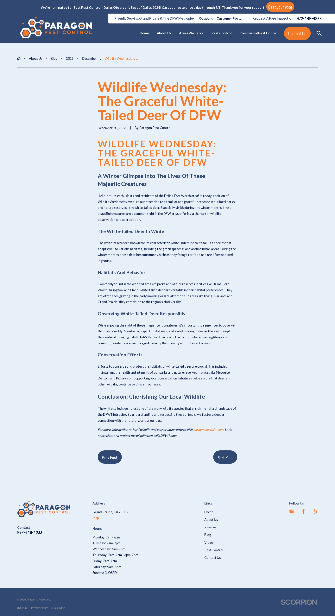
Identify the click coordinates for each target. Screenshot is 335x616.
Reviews (210, 527)
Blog (207, 535)
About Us (211, 520)
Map (95, 518)
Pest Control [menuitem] (221, 33)
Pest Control (213, 550)
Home (208, 512)
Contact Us (297, 33)
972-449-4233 (309, 18)
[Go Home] (19, 58)
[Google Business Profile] (291, 511)
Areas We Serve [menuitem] (191, 33)
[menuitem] (22, 607)
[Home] (56, 27)
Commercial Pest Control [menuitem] (258, 33)
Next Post (225, 457)
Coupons (206, 18)
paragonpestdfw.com (208, 430)
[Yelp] (315, 511)
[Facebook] (303, 511)
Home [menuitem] (144, 33)
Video (208, 542)
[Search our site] (319, 33)
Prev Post (109, 457)
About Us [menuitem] (164, 33)
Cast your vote (280, 7)
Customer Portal (229, 18)
